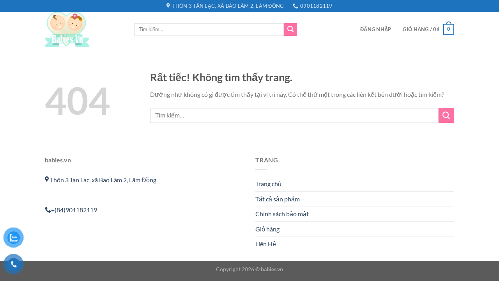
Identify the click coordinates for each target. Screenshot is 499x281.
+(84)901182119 (74, 209)
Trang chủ (268, 183)
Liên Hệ (265, 243)
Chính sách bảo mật (282, 213)
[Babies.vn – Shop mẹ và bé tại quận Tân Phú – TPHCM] (84, 29)
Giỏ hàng (267, 229)
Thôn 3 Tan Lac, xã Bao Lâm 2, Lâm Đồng (102, 179)
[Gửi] (290, 29)
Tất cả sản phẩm (277, 199)
